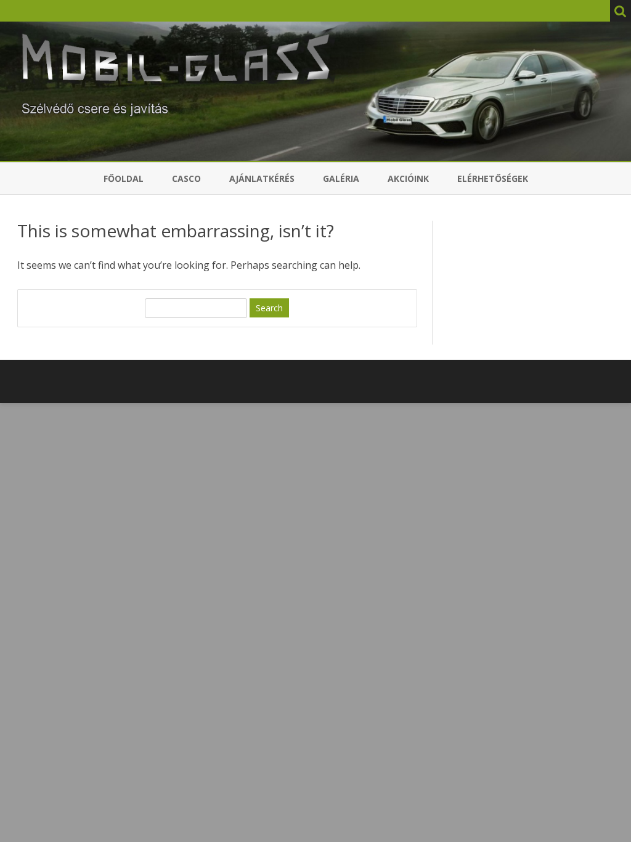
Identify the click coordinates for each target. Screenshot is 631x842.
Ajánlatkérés (262, 178)
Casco (186, 178)
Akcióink (408, 178)
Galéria (341, 178)
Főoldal (124, 178)
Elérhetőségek (492, 178)
